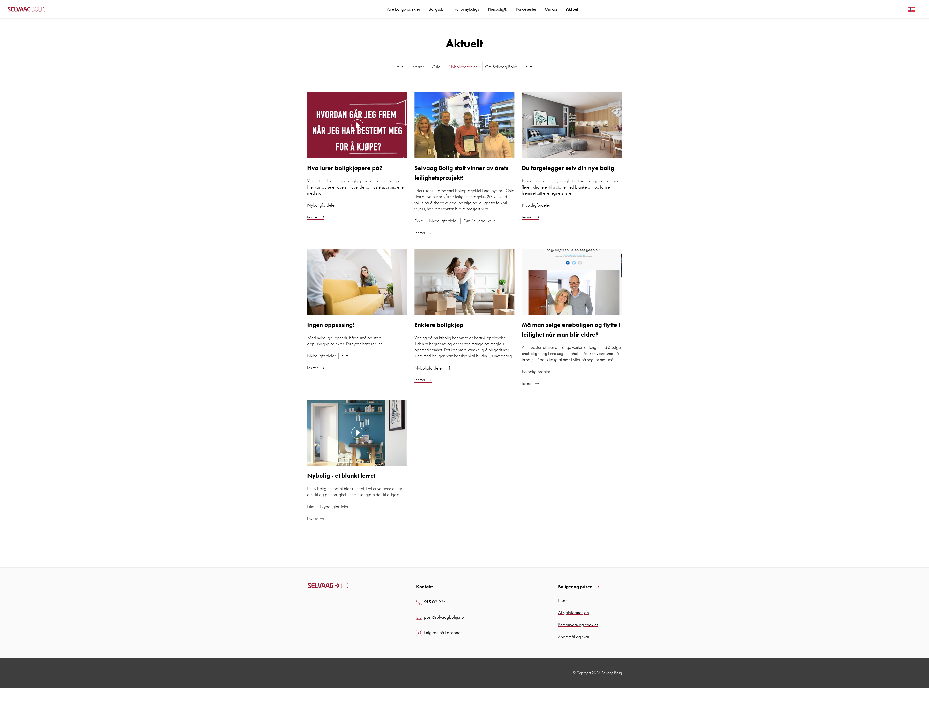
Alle (400, 67)
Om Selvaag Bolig (501, 67)
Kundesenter (526, 9)
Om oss (551, 9)
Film (528, 67)
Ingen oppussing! (330, 325)
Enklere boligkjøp (438, 325)
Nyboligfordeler (463, 67)
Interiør (418, 67)
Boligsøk (436, 9)
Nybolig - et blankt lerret (341, 476)
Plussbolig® (497, 9)
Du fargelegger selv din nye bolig (568, 168)
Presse (563, 600)
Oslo (436, 67)
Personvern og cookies (578, 625)
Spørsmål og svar (573, 637)
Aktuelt (573, 9)
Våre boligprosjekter (403, 9)
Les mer (313, 216)
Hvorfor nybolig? (465, 9)
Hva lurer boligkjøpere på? (344, 168)
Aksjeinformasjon (573, 613)
